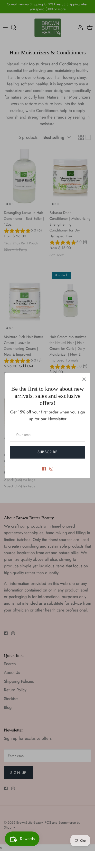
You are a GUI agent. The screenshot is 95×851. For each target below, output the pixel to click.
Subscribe (47, 452)
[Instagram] (51, 469)
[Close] (84, 379)
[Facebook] (44, 469)
